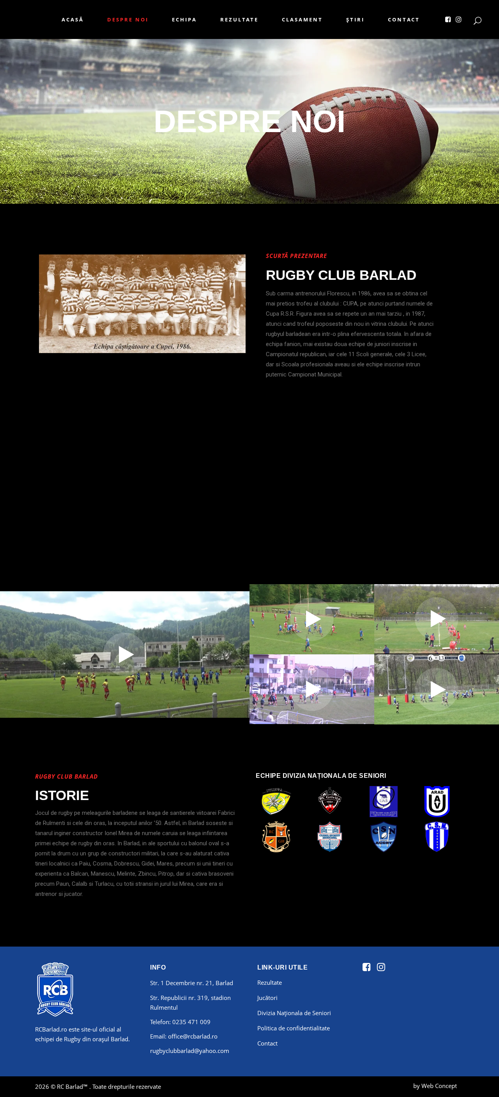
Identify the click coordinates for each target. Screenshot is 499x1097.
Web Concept (439, 1086)
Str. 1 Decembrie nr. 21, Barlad (191, 983)
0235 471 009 (191, 1022)
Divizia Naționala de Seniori (294, 1013)
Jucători (267, 998)
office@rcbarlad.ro (193, 1036)
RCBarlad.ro (51, 1029)
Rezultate (269, 982)
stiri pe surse (462, 1087)
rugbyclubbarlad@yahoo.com (189, 1051)
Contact (267, 1043)
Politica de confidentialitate (293, 1028)
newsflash (458, 1087)
